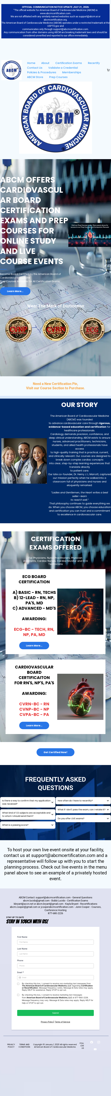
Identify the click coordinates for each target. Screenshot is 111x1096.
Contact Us (34, 68)
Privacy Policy (47, 1022)
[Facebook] (91, 1042)
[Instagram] (98, 1042)
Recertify (94, 63)
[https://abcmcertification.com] (11, 70)
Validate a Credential (63, 68)
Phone (20, 960)
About (45, 63)
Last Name (22, 949)
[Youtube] (95, 1049)
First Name (22, 937)
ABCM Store (35, 77)
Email (20, 972)
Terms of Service (62, 1022)
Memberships (71, 72)
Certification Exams (68, 63)
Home (31, 63)
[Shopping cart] (108, 70)
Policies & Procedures (41, 72)
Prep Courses (58, 77)
